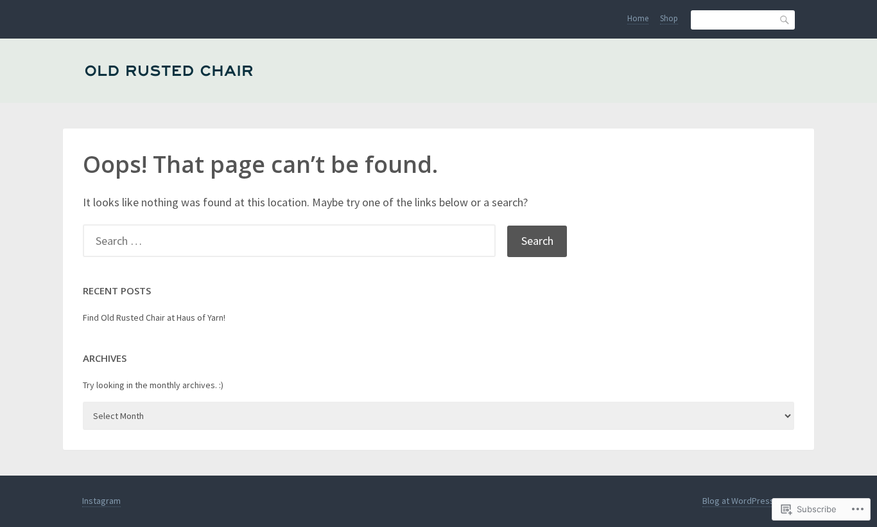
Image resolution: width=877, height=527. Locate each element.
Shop (669, 18)
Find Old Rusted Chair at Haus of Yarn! (154, 317)
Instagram (101, 500)
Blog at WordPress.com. (748, 500)
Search (785, 19)
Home (637, 18)
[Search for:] (295, 240)
